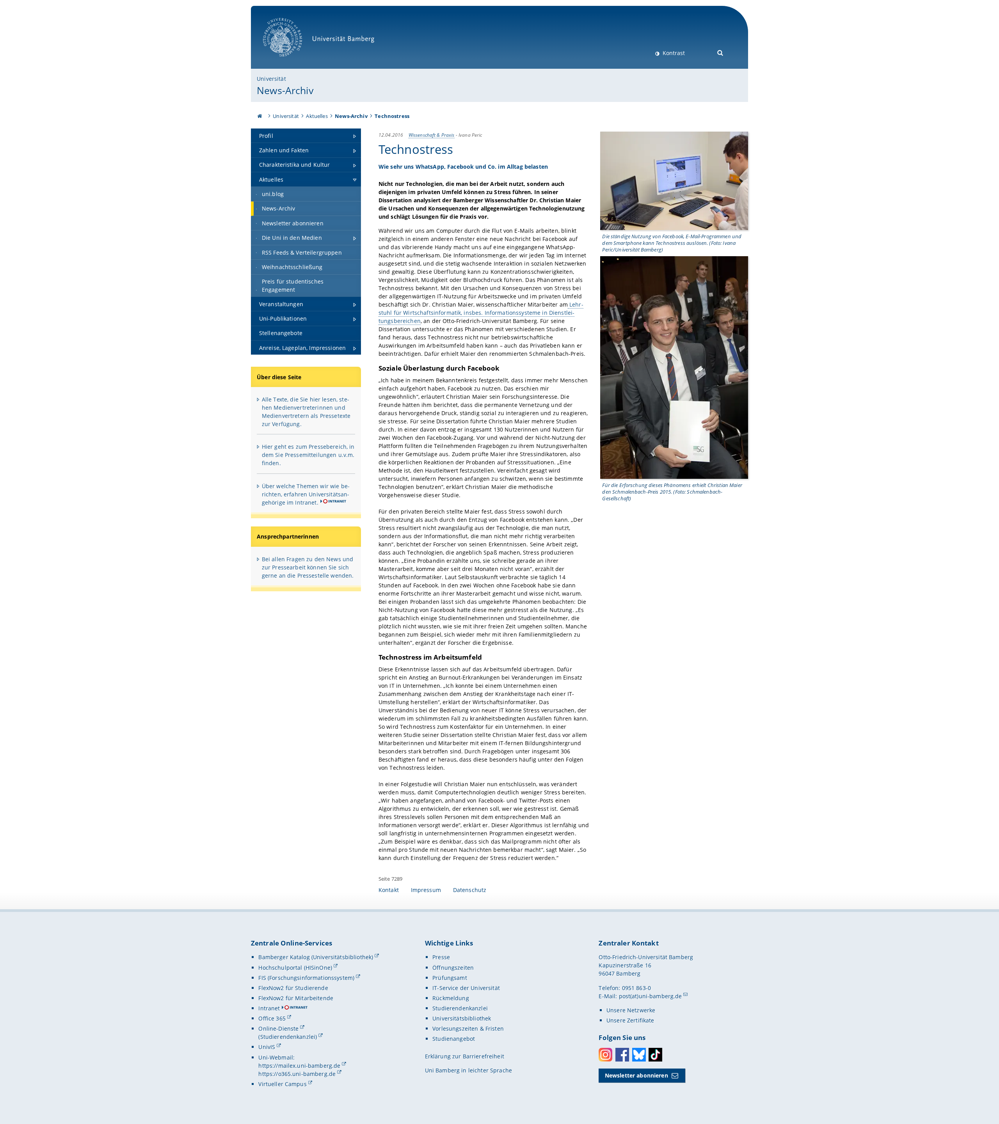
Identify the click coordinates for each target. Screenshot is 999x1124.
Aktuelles (316, 116)
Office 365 (271, 1018)
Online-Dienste (278, 1028)
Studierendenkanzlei (460, 1008)
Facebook (622, 1055)
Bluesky (639, 1055)
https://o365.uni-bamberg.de (297, 1074)
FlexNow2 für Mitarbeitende (295, 998)
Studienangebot (453, 1038)
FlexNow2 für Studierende (293, 988)
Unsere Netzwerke (630, 1010)
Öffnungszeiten (453, 967)
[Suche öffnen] (720, 52)
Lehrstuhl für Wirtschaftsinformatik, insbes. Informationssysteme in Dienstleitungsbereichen (481, 313)
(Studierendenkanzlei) (287, 1036)
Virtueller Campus (282, 1084)
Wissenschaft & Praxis (432, 135)
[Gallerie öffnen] (674, 180)
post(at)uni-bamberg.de (650, 996)
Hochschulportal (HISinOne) (295, 967)
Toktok (655, 1055)
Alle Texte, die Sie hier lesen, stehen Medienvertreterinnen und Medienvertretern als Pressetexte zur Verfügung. (306, 412)
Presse (441, 957)
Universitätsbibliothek (461, 1018)
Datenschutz (470, 890)
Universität (271, 78)
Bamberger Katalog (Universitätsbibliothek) (315, 957)
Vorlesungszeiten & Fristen (468, 1028)
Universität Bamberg (290, 60)
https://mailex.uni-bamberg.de (299, 1065)
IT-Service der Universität (466, 988)
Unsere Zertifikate (630, 1020)
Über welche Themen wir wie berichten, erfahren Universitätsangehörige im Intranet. (306, 494)
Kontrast (673, 53)
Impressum (426, 890)
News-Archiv (285, 90)
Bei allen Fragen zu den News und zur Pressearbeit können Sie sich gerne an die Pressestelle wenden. (308, 567)
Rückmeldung (450, 998)
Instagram (605, 1055)
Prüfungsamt (449, 977)
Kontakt (389, 890)
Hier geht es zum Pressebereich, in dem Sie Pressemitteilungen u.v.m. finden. (308, 455)
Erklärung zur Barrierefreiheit (464, 1056)
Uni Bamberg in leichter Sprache (468, 1070)
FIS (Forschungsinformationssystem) (306, 977)
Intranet (269, 1008)
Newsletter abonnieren (636, 1075)
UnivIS (266, 1047)
